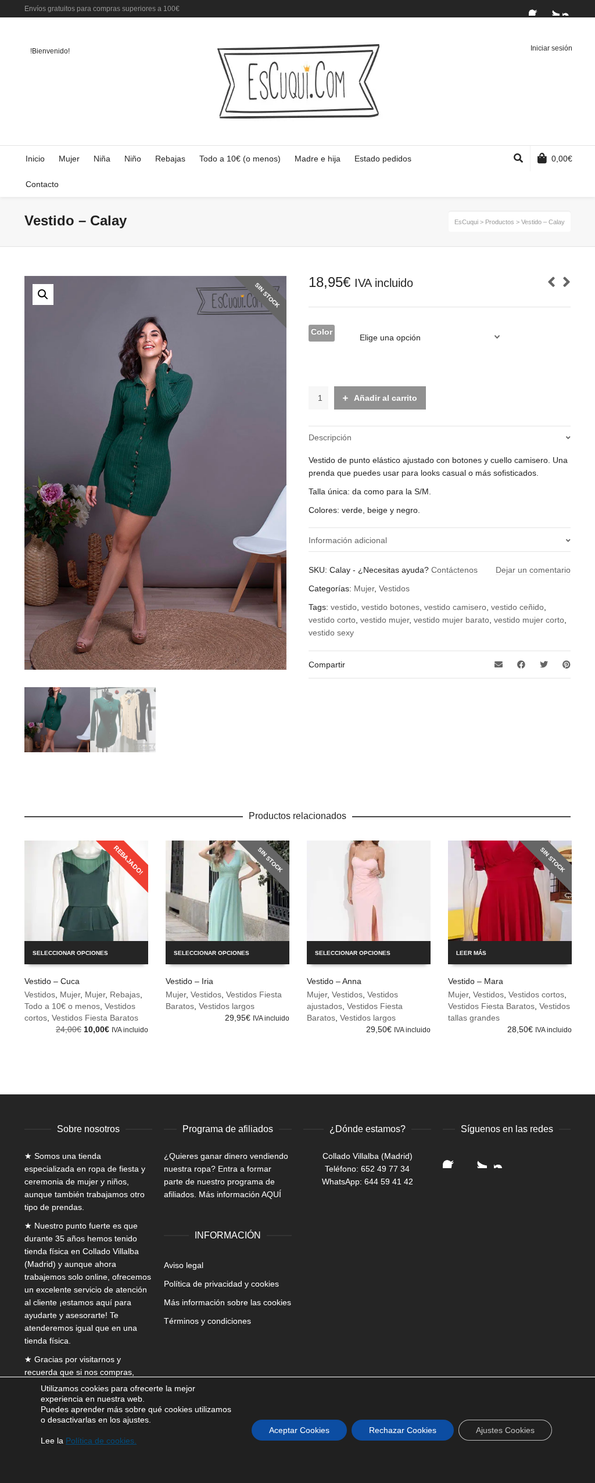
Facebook (536, 9)
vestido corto (332, 619)
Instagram (569, 9)
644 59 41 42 (388, 1181)
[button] (43, 294)
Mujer (364, 588)
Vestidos (394, 588)
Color (321, 331)
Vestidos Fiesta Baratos (95, 1017)
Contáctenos (454, 569)
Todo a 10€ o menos (62, 1006)
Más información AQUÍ (240, 1194)
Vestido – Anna (334, 981)
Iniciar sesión (551, 48)
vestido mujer (384, 619)
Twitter (553, 9)
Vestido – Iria (189, 981)
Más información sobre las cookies (227, 1302)
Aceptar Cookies (299, 1430)
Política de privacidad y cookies (221, 1283)
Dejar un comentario (533, 569)
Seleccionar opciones (70, 953)
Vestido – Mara (475, 981)
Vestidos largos (227, 1006)
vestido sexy (331, 632)
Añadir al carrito (385, 398)
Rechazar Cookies (402, 1430)
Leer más (471, 953)
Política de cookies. (101, 1440)
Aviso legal (183, 1265)
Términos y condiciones (207, 1321)
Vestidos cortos (536, 994)
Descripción (330, 437)
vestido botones (390, 607)
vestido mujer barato (451, 619)
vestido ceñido (517, 607)
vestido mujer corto (529, 619)
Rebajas (125, 994)
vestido (344, 607)
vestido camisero (455, 607)
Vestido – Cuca (52, 981)
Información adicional (348, 540)
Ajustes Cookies (505, 1430)
